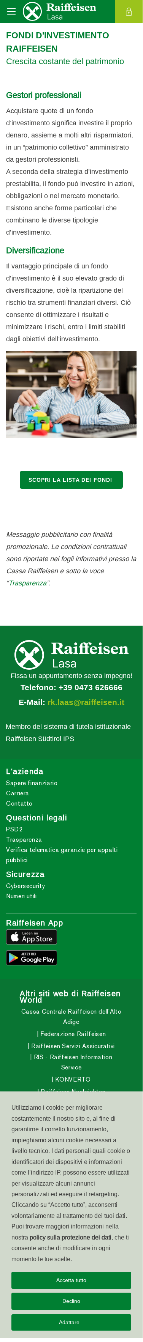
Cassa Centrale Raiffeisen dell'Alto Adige (71, 1016)
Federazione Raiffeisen (72, 1034)
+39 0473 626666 (90, 687)
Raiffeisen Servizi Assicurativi (72, 1046)
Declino (71, 1301)
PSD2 (14, 829)
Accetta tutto (71, 1280)
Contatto (19, 803)
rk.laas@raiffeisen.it (86, 702)
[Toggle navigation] (11, 11)
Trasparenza (27, 583)
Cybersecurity (25, 885)
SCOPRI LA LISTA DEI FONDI (71, 480)
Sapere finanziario (32, 783)
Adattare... (71, 1322)
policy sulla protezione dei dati (70, 1237)
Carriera (17, 793)
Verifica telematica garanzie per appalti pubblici (62, 855)
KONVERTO (72, 1079)
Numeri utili (21, 896)
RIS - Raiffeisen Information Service (72, 1062)
